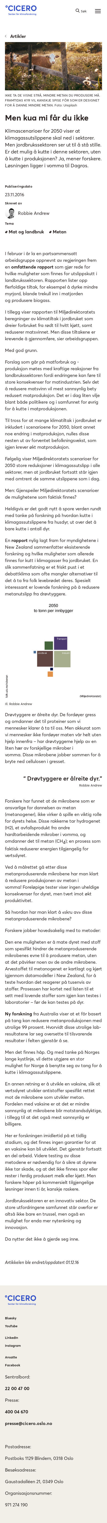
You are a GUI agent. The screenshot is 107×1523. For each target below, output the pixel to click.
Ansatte (11, 1357)
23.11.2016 (14, 194)
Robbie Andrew (90, 785)
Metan (59, 232)
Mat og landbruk (26, 232)
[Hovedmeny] (98, 11)
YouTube (11, 1326)
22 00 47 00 (17, 1388)
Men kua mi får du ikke (47, 118)
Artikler (18, 36)
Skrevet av (13, 203)
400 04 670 (16, 1412)
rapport (20, 540)
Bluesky (10, 1318)
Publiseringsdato (18, 186)
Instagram (13, 1346)
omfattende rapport (32, 267)
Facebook (12, 1365)
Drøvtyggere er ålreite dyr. (63, 778)
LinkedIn (11, 1338)
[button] (21, 11)
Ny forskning (18, 1014)
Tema (9, 223)
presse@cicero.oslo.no (28, 1423)
